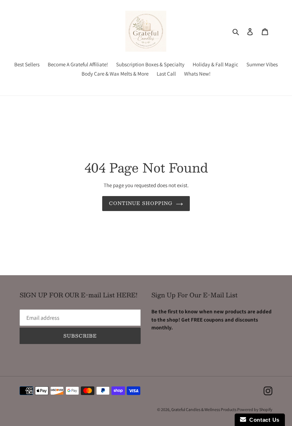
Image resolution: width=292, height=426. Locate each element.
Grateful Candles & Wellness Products (204, 409)
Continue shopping (141, 203)
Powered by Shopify (254, 409)
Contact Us (263, 420)
